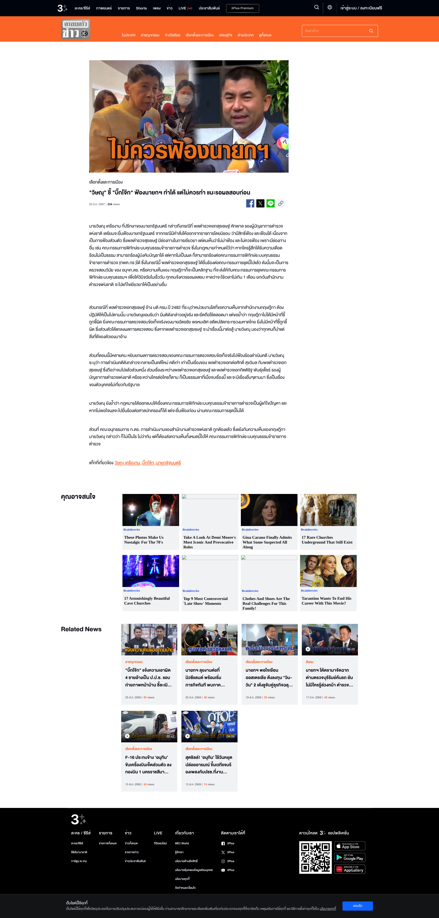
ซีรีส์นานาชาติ (79, 852)
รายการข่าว (131, 852)
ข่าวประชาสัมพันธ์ (135, 861)
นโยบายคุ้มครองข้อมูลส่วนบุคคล (194, 870)
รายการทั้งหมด (107, 843)
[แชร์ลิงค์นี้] (281, 203)
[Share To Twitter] (260, 203)
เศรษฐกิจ (225, 35)
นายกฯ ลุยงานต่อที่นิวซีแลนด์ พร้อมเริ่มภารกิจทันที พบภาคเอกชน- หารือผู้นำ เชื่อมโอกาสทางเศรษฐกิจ (206, 678)
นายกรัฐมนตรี (168, 463)
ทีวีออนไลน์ (160, 843)
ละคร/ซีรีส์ (77, 843)
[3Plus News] (86, 30)
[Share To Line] (270, 203)
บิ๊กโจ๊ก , (149, 463)
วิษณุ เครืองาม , (128, 463)
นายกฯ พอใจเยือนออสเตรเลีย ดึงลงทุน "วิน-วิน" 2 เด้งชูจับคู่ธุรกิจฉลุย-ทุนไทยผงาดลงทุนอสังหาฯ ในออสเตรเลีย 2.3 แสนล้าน (269, 678)
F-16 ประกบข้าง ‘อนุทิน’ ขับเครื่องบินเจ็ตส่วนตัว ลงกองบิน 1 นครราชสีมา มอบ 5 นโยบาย (148, 765)
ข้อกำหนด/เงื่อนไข (185, 887)
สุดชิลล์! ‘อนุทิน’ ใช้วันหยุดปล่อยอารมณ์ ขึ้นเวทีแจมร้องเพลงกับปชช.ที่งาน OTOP (208, 765)
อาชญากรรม (150, 35)
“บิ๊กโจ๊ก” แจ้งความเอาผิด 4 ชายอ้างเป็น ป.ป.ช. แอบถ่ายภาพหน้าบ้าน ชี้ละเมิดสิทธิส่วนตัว (147, 678)
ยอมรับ (357, 905)
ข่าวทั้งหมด (131, 843)
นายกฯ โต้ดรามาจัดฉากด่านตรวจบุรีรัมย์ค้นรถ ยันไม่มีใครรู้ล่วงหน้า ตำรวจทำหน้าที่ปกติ (330, 678)
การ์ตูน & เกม (79, 861)
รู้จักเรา (179, 852)
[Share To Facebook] (250, 203)
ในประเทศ (128, 35)
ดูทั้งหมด (265, 35)
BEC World (182, 843)
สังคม (309, 662)
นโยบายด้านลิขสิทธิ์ (186, 861)
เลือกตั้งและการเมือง (200, 35)
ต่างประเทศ (246, 35)
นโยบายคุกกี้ (182, 879)
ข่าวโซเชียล (172, 35)
